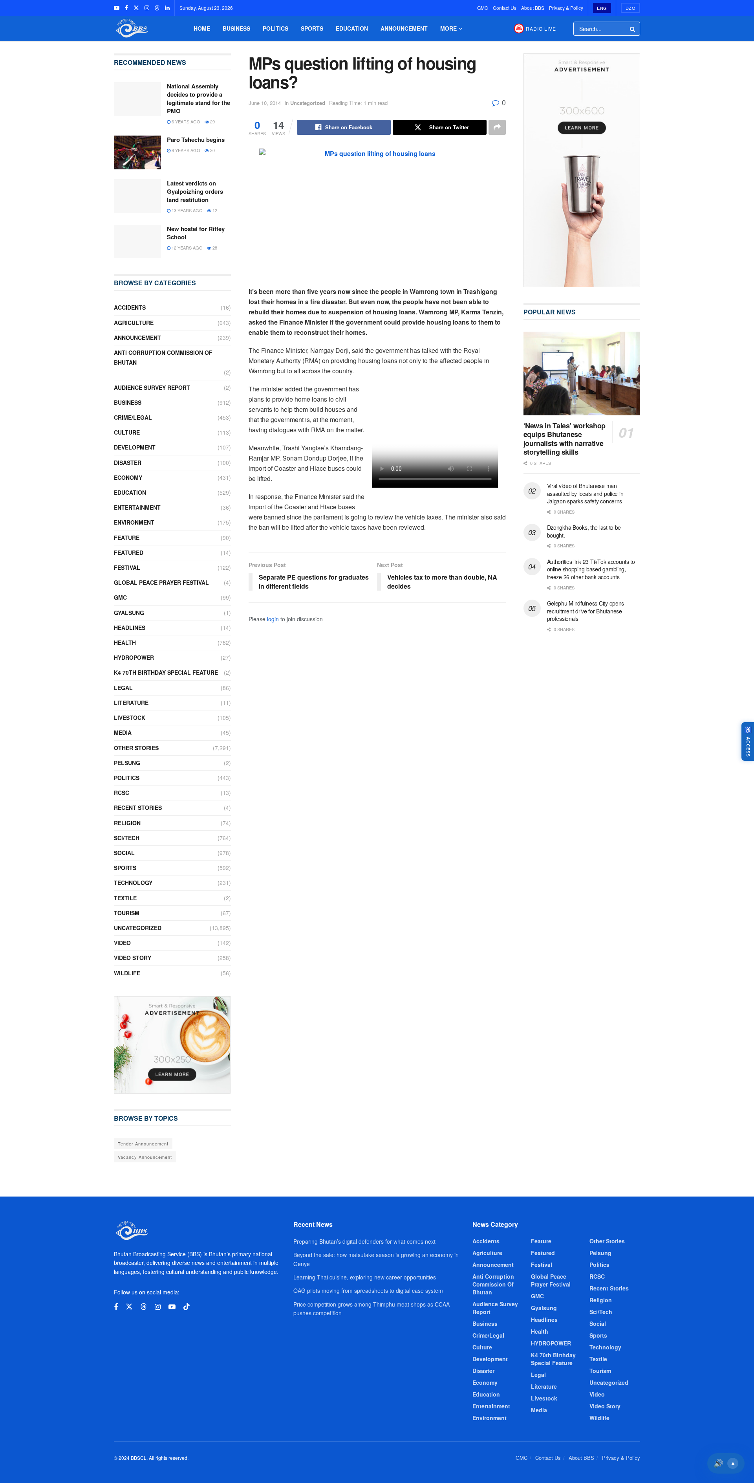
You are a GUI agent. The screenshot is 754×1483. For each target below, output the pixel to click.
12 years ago (186, 247)
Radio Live (541, 28)
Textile (125, 898)
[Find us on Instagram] (147, 8)
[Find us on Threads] (157, 8)
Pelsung (127, 763)
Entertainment (137, 507)
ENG (602, 8)
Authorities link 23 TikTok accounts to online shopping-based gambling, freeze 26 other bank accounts (591, 569)
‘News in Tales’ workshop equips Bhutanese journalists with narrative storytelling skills (564, 438)
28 (214, 247)
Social (124, 853)
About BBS (532, 7)
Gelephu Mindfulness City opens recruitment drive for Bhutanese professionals (585, 610)
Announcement (404, 28)
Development (135, 447)
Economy (128, 477)
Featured (128, 552)
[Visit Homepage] (131, 28)
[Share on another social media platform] (497, 127)
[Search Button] (633, 29)
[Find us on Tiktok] (186, 1306)
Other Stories (136, 748)
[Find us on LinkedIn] (167, 8)
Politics (275, 28)
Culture (127, 432)
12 (214, 210)
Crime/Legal (133, 417)
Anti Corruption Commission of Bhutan (163, 357)
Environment (134, 522)
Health (125, 642)
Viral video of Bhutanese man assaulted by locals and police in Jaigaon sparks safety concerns (585, 493)
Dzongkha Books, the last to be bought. (584, 531)
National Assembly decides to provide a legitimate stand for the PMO (198, 98)
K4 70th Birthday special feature (166, 672)
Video (122, 943)
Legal (123, 688)
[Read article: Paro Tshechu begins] (137, 152)
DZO (631, 8)
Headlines (129, 627)
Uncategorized (307, 102)
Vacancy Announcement (145, 1157)
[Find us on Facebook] (126, 8)
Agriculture (134, 323)
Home (202, 28)
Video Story (132, 958)
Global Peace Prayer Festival (161, 582)
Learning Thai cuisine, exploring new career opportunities (364, 1277)
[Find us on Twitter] (136, 8)
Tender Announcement (143, 1143)
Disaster (127, 462)
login (273, 619)
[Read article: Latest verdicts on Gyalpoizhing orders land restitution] (137, 196)
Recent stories (138, 807)
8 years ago (185, 150)
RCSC (121, 793)
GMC (482, 7)
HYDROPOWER (134, 657)
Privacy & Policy (566, 7)
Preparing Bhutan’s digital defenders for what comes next (364, 1241)
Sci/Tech (126, 838)
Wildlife (127, 973)
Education (352, 28)
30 (212, 150)
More (448, 28)
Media (123, 732)
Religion (127, 823)
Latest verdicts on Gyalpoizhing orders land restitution (195, 191)
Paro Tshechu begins (196, 139)
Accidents (130, 307)
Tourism (126, 913)
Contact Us (504, 7)
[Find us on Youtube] (116, 8)
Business (236, 28)
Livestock (129, 717)
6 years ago (185, 121)
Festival (127, 567)
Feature (126, 537)
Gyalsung (129, 613)
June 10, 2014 (265, 102)
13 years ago (186, 210)
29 (212, 121)
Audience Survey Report (152, 387)
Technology (133, 882)
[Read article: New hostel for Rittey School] (137, 242)
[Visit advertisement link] (172, 1045)
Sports (312, 28)
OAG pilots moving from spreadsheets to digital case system (368, 1290)
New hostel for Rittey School (196, 232)
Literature (131, 703)
